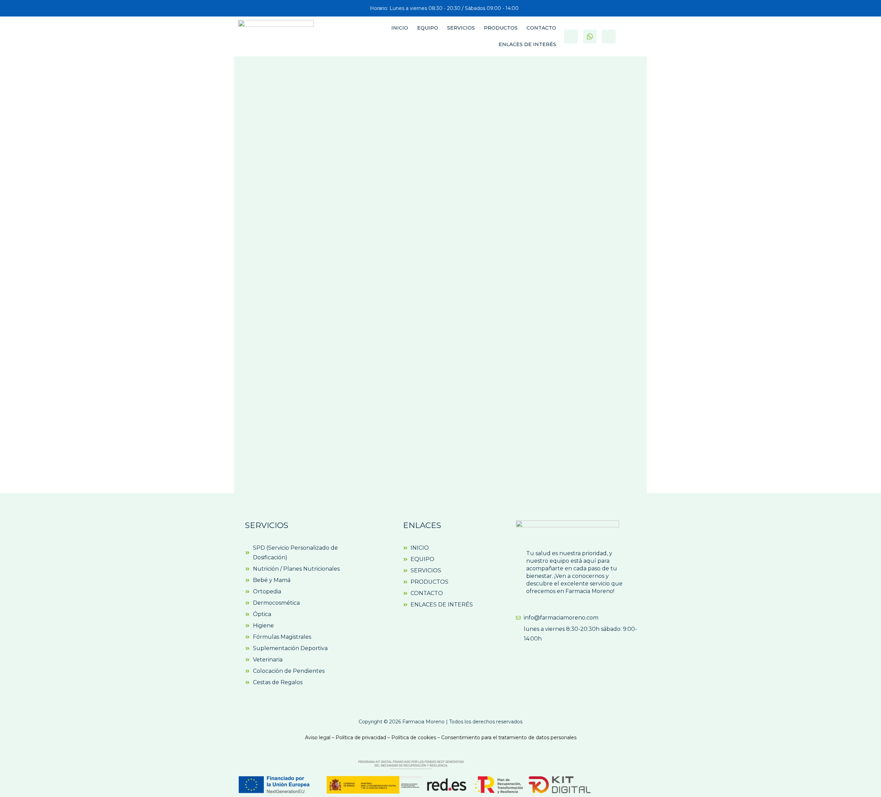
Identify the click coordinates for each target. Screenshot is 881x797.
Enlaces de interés (527, 44)
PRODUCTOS (501, 28)
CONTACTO (541, 28)
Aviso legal (317, 737)
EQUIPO (427, 28)
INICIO (399, 28)
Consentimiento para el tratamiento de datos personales (508, 737)
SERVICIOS (461, 28)
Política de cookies (413, 737)
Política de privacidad (361, 737)
